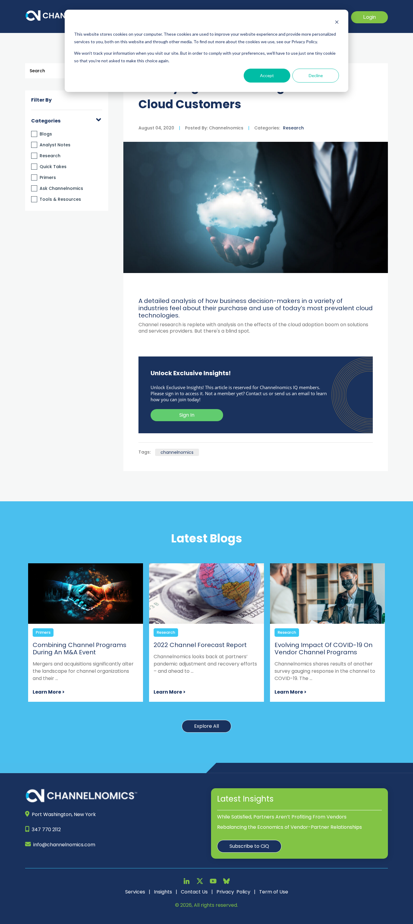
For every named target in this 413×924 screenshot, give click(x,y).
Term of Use (273, 891)
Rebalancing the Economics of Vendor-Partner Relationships (289, 827)
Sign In (186, 415)
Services (135, 891)
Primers (48, 177)
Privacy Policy (233, 891)
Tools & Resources (60, 199)
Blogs (46, 134)
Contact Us (194, 891)
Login (369, 17)
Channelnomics (225, 128)
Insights (163, 891)
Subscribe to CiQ (249, 846)
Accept (267, 75)
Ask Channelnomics (61, 188)
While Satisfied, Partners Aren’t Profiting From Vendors (281, 816)
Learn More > (49, 691)
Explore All (206, 726)
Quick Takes (53, 167)
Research (50, 156)
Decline (316, 75)
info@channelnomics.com (64, 844)
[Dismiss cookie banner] (337, 23)
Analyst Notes (55, 145)
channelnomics (177, 452)
